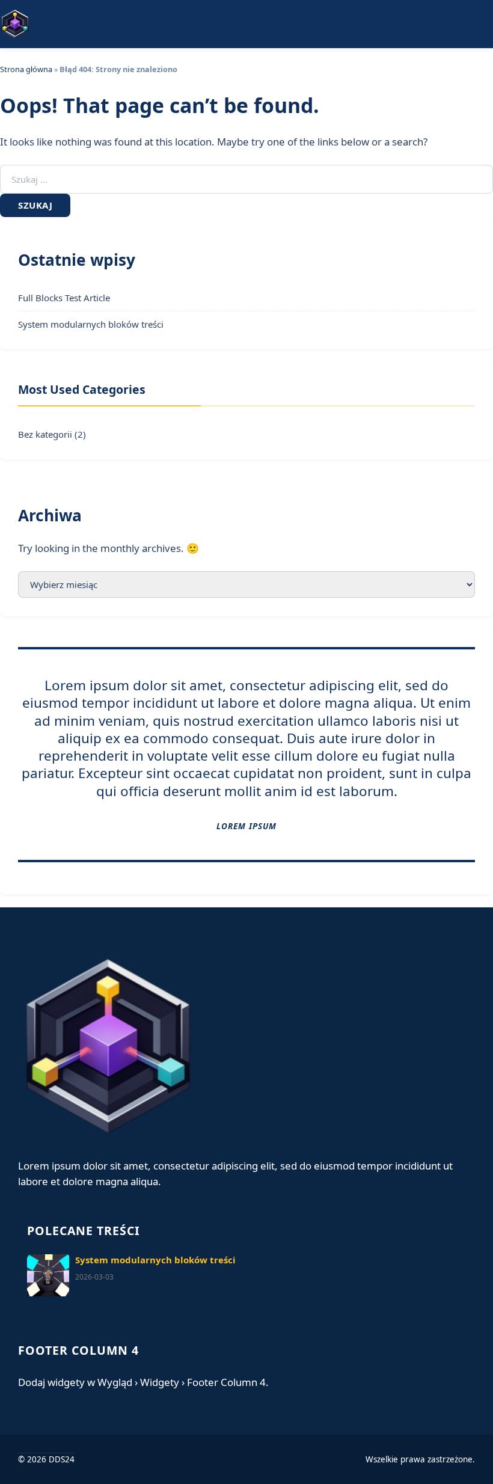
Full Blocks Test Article (64, 298)
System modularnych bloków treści (91, 324)
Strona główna (26, 69)
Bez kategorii (45, 434)
